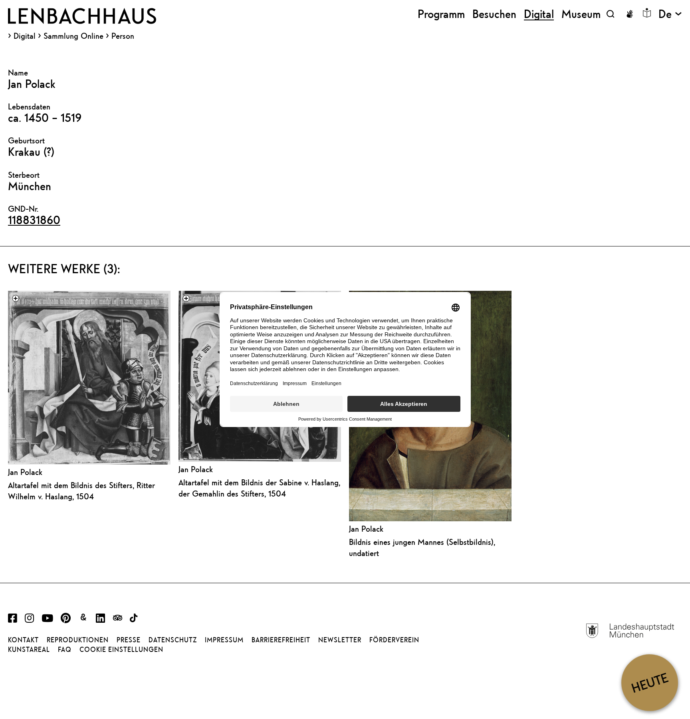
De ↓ (670, 14)
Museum (581, 14)
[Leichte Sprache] (647, 13)
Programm (441, 14)
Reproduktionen (78, 640)
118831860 (34, 219)
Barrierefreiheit (281, 640)
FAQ (64, 649)
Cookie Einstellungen (121, 649)
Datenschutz (173, 640)
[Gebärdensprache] (629, 14)
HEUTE (649, 682)
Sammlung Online (73, 36)
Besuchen (494, 14)
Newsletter (339, 640)
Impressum (224, 640)
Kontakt (23, 640)
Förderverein (394, 640)
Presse (129, 640)
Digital (25, 36)
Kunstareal (29, 649)
